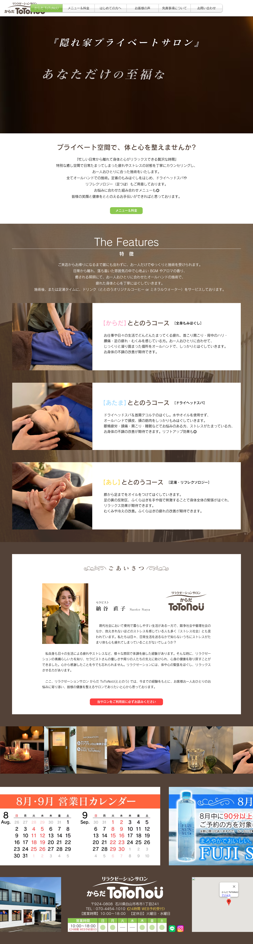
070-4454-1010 (110, 908)
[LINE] (172, 928)
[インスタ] (180, 928)
